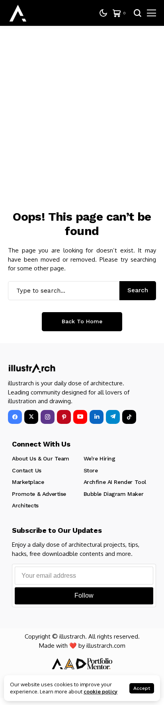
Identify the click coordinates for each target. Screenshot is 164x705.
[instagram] (48, 417)
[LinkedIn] (96, 417)
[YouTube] (80, 417)
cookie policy (100, 691)
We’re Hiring (99, 458)
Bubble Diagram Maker (114, 494)
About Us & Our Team (40, 458)
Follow (84, 595)
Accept (141, 688)
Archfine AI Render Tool (115, 482)
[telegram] (113, 417)
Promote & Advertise (39, 494)
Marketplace (28, 482)
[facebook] (15, 417)
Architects (25, 505)
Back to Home (82, 321)
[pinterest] (64, 417)
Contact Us (26, 470)
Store (91, 470)
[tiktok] (129, 417)
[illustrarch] (18, 13)
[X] (31, 417)
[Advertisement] (82, 112)
